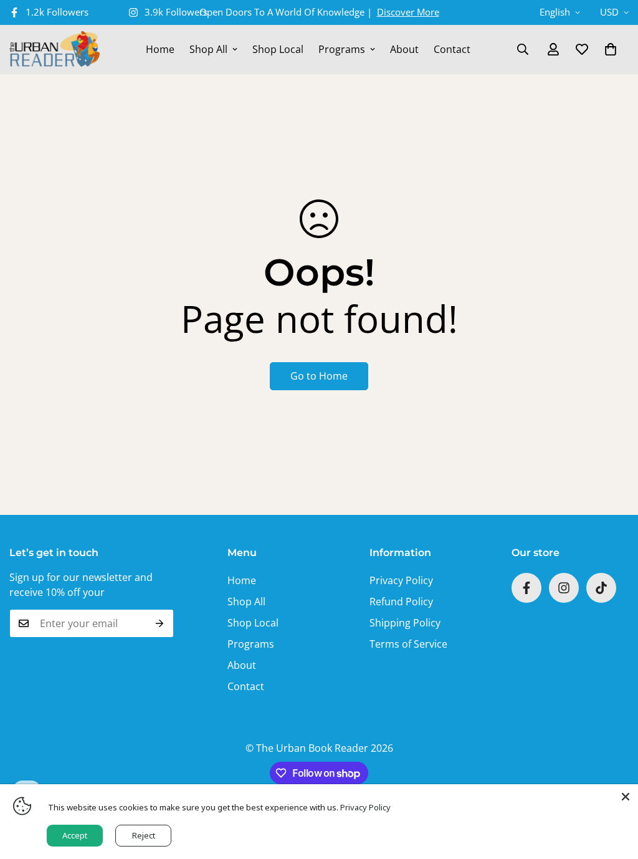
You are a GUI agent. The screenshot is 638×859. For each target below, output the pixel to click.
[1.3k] (601, 588)
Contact (452, 49)
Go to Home (319, 376)
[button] (610, 49)
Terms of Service (408, 644)
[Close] (625, 796)
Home (160, 49)
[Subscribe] (160, 623)
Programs (341, 49)
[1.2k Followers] (526, 588)
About (404, 49)
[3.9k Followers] (564, 588)
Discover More (408, 12)
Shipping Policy (404, 623)
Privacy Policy (401, 580)
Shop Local (277, 49)
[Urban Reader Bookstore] (54, 49)
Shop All (208, 49)
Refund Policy (401, 601)
